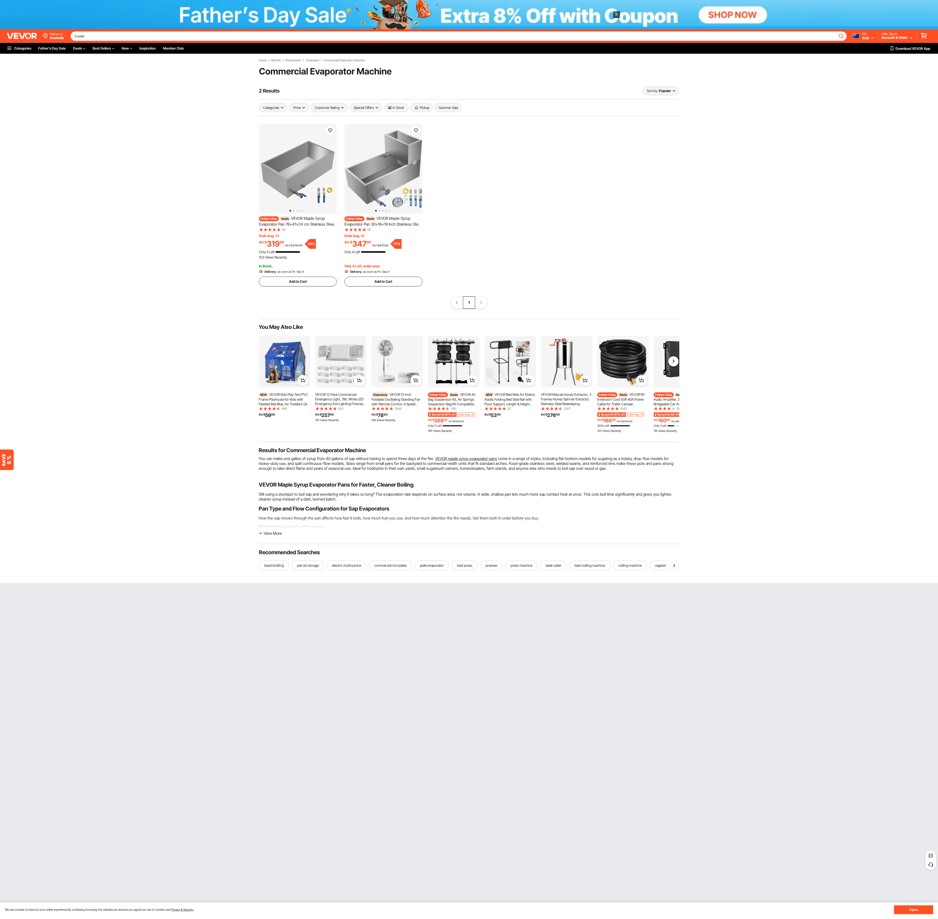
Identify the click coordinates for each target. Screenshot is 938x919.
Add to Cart (298, 281)
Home (262, 60)
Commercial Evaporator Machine (344, 60)
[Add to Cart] (303, 380)
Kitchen (276, 60)
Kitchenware (293, 60)
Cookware (312, 60)
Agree (913, 909)
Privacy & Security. (182, 909)
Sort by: (652, 91)
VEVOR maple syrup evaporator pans (466, 458)
